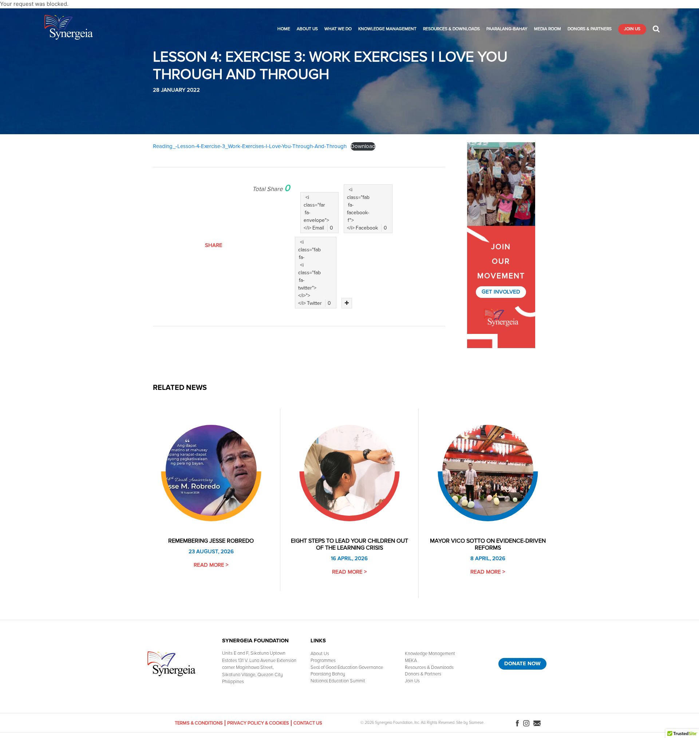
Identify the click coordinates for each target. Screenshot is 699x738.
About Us (307, 29)
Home (283, 29)
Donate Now (522, 663)
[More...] (346, 303)
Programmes (323, 660)
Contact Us (307, 723)
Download (363, 146)
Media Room (547, 29)
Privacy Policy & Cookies (258, 723)
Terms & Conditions (199, 723)
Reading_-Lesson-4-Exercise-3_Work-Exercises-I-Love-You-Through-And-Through (250, 146)
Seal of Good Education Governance (347, 667)
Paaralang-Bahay (507, 29)
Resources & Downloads (451, 29)
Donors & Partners (590, 29)
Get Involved (501, 291)
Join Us (632, 29)
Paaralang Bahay (328, 674)
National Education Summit (338, 681)
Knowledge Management (387, 29)
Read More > (211, 565)
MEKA (411, 660)
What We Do (338, 29)
